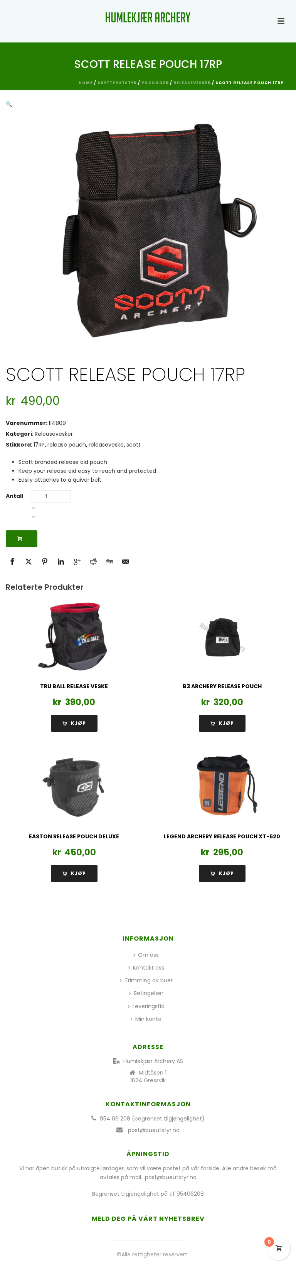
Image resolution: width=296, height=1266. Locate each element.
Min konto (148, 1019)
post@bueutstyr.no (154, 1130)
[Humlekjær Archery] (148, 17)
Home (86, 83)
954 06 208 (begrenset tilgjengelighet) (152, 1118)
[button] (9, 104)
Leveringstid (149, 1006)
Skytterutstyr (117, 83)
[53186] (21, 538)
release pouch (66, 445)
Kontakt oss (148, 968)
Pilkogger (155, 83)
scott (133, 445)
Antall (14, 496)
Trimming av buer (148, 980)
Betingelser (148, 993)
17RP (39, 445)
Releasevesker (192, 83)
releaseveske (106, 445)
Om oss (148, 955)
